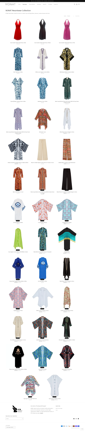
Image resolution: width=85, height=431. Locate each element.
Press (57, 410)
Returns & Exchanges (59, 408)
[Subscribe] (22, 419)
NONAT (41, 413)
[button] (74, 4)
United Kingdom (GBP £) (9, 427)
